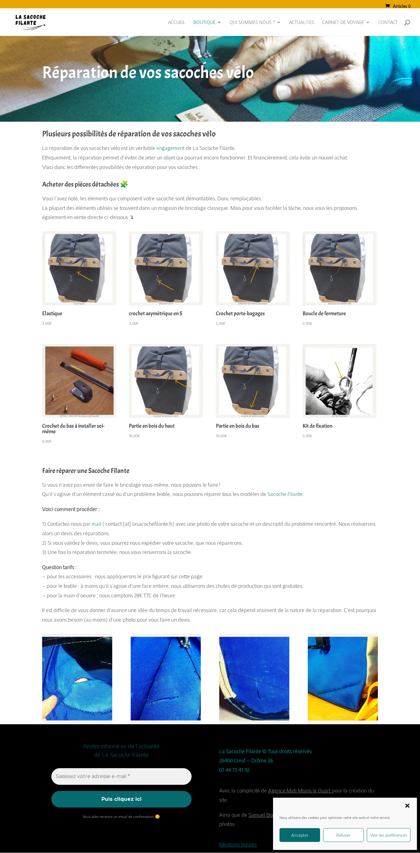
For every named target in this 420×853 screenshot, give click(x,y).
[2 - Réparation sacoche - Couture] (166, 722)
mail (96, 523)
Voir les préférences (388, 835)
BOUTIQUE (204, 22)
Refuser (343, 835)
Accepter (299, 835)
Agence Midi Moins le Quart (299, 790)
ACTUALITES (301, 22)
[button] (407, 806)
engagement (170, 147)
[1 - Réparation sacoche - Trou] (77, 722)
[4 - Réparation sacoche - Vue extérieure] (343, 722)
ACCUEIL (176, 22)
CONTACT (388, 22)
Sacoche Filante (285, 493)
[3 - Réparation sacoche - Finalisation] (254, 722)
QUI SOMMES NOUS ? (252, 22)
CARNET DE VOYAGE (343, 22)
